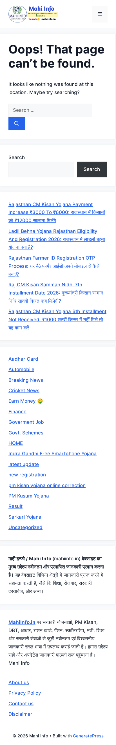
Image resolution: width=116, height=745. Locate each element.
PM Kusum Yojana (28, 496)
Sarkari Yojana (24, 517)
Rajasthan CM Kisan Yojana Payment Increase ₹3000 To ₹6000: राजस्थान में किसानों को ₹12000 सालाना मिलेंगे (56, 213)
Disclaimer (20, 714)
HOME (15, 443)
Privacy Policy (24, 693)
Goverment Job (26, 422)
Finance (17, 411)
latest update (23, 464)
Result (15, 506)
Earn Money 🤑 (25, 401)
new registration (27, 475)
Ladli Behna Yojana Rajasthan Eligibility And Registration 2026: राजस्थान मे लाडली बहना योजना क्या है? (56, 239)
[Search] (16, 124)
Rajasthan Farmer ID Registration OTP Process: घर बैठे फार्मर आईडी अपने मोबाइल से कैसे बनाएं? (53, 266)
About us (18, 682)
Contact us (21, 703)
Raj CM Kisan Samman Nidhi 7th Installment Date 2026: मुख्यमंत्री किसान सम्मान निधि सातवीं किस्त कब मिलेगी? (55, 293)
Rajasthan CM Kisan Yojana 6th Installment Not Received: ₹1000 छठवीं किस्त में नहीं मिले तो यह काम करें (57, 320)
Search (16, 157)
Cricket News (23, 390)
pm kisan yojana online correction (47, 485)
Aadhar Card (23, 359)
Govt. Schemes (25, 433)
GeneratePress (88, 736)
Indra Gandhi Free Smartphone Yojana (52, 453)
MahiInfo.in (21, 622)
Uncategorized (25, 527)
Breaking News (25, 380)
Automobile (21, 369)
